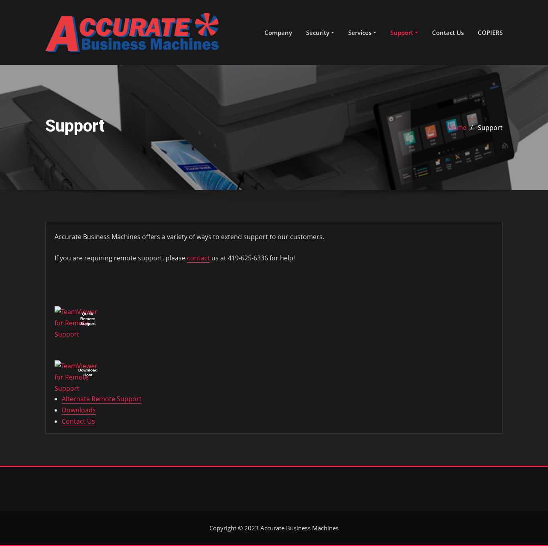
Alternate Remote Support (102, 398)
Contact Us (448, 32)
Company (278, 32)
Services (360, 32)
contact (198, 258)
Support (402, 32)
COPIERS (490, 32)
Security (318, 32)
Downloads (79, 410)
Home (457, 127)
